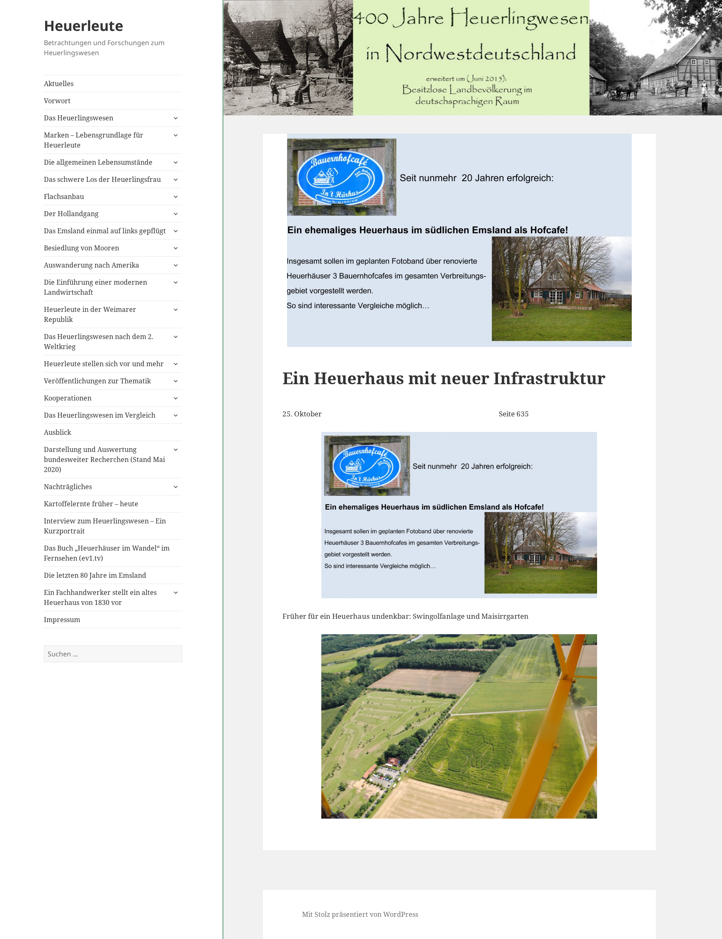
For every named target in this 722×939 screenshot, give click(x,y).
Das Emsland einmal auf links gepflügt (105, 230)
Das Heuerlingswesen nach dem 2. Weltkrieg (98, 341)
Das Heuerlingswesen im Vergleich (99, 415)
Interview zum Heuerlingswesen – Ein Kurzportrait (105, 526)
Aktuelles (59, 83)
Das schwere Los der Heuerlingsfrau (102, 179)
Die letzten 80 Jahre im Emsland (95, 575)
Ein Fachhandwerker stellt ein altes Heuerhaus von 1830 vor (100, 597)
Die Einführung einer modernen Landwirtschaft (95, 287)
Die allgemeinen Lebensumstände (98, 162)
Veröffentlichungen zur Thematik (97, 380)
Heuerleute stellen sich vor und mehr (104, 363)
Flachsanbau (64, 196)
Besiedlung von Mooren (81, 248)
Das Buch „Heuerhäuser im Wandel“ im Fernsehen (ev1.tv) (107, 553)
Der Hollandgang (71, 213)
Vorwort (57, 100)
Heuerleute (83, 25)
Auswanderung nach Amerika (91, 265)
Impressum (62, 619)
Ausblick (57, 432)
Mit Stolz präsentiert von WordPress (360, 914)
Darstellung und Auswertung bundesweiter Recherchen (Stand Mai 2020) (104, 459)
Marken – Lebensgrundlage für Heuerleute (93, 140)
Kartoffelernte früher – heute (91, 503)
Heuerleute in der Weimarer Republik (90, 314)
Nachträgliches (68, 486)
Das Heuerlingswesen (78, 117)
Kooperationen (68, 398)
